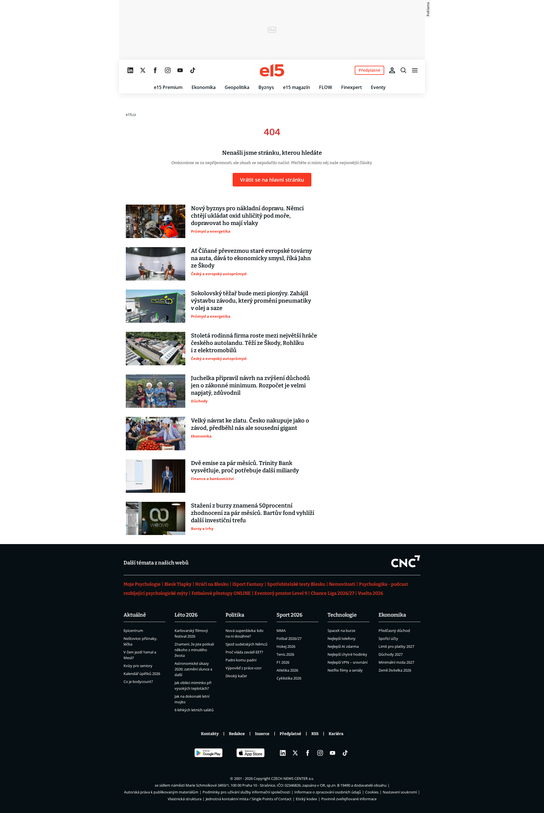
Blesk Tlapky (178, 584)
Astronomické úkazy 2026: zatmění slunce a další (193, 669)
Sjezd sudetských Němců (246, 644)
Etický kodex (306, 798)
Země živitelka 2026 (395, 670)
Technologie (342, 615)
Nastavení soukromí (400, 792)
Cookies (372, 792)
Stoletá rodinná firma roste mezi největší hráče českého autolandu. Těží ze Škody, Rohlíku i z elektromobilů (254, 343)
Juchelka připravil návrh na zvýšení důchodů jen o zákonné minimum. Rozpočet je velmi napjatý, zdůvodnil (250, 385)
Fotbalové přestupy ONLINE (221, 593)
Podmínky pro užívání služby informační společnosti (246, 792)
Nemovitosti (342, 584)
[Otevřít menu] (414, 70)
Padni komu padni (241, 660)
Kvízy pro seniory (138, 665)
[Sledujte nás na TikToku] (192, 70)
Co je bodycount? (138, 681)
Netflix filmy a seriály (345, 670)
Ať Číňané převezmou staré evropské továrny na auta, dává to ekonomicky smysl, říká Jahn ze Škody (251, 258)
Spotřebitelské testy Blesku (296, 584)
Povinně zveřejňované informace (349, 798)
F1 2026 (283, 662)
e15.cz (131, 114)
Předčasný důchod (394, 630)
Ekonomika (204, 87)
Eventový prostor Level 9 (280, 593)
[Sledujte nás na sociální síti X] (142, 70)
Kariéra (336, 733)
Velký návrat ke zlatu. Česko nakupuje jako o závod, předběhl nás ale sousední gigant (250, 424)
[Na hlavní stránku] (272, 70)
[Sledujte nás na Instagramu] (167, 70)
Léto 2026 (186, 615)
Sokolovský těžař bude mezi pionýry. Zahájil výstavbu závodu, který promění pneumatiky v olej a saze (251, 300)
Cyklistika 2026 (289, 678)
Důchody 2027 (391, 654)
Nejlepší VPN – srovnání (347, 662)
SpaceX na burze (341, 630)
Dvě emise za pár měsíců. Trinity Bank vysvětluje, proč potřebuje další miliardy (245, 467)
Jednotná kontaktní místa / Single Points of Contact (249, 798)
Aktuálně (135, 615)
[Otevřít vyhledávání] (403, 70)
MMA (281, 630)
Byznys (266, 87)
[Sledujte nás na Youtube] (180, 70)
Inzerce (262, 733)
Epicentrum (133, 630)
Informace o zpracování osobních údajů (327, 792)
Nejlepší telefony (342, 638)
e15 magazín (296, 87)
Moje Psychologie (142, 584)
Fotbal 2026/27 (289, 638)
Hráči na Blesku (212, 584)
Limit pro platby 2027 (396, 646)
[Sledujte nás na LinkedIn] (130, 70)
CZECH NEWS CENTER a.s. (292, 778)
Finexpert (351, 87)
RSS (314, 733)
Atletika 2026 (287, 670)
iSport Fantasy (248, 584)
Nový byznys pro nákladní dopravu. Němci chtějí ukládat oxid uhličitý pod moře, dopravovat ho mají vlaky (247, 215)
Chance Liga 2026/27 (332, 593)
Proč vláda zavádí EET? (244, 652)
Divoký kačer (236, 675)
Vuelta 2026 (370, 593)
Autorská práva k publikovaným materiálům (161, 792)
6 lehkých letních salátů (194, 709)
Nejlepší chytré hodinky (347, 654)
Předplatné (290, 733)
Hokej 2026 (286, 646)
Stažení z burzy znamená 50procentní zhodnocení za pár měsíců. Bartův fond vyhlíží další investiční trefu (252, 513)
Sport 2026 (290, 615)
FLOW (325, 87)
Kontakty (210, 733)
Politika (235, 615)
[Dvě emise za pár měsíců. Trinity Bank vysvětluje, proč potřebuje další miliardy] (155, 476)
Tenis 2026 (285, 654)
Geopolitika (237, 87)
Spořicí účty (388, 638)
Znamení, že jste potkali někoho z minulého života (194, 650)
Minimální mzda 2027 (396, 662)
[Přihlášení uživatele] (392, 70)
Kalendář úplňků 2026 (142, 673)
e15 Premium (168, 87)
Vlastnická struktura (184, 798)
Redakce (237, 733)
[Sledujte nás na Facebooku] (155, 70)
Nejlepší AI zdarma (343, 646)
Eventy (378, 87)
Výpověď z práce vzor (244, 667)
